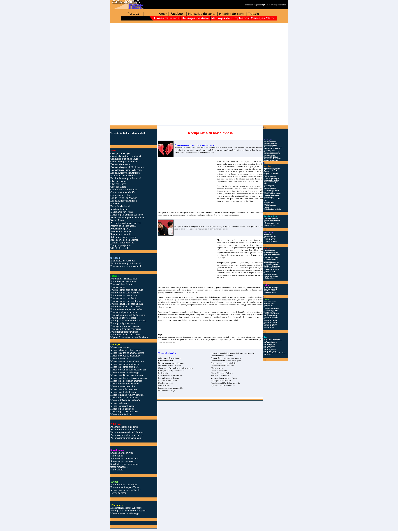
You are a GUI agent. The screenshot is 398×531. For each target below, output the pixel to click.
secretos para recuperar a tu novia (179, 339)
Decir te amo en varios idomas (170, 363)
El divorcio (163, 373)
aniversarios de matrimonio (169, 358)
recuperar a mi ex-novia (195, 337)
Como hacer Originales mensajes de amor (175, 368)
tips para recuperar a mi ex (239, 337)
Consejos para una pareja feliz (223, 363)
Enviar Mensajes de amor (168, 378)
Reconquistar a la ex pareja (169, 287)
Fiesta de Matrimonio (220, 375)
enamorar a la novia (226, 242)
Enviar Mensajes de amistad (170, 375)
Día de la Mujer (217, 368)
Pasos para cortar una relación (170, 388)
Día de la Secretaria (219, 370)
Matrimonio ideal (165, 383)
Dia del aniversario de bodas (222, 365)
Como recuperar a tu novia (222, 355)
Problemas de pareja (166, 390)
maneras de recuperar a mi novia (171, 337)
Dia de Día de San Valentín (169, 365)
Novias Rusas (164, 385)
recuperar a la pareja (245, 262)
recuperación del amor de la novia (186, 312)
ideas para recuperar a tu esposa (237, 339)
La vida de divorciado (167, 380)
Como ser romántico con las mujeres (226, 360)
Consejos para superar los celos (171, 370)
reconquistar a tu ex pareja (182, 297)
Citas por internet (165, 360)
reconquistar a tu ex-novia (217, 337)
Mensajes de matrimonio (221, 380)
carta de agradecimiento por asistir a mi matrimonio (232, 353)
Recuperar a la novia (167, 212)
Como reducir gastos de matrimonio (226, 358)
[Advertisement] (199, 47)
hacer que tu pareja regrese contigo (209, 339)
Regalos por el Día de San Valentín (225, 383)
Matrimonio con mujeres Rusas (224, 378)
